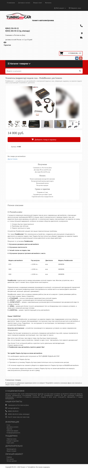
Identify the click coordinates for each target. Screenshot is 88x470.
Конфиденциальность (13, 433)
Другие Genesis (12, 159)
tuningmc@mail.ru (13, 408)
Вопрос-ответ (37, 3)
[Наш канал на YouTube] (80, 58)
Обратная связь (11, 439)
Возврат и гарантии (12, 441)
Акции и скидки (11, 451)
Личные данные (12, 461)
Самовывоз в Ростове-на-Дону (15, 35)
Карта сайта (10, 443)
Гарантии (9, 429)
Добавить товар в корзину (45, 140)
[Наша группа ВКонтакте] (77, 58)
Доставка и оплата (24, 3)
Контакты (48, 3)
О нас (8, 425)
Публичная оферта (12, 431)
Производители (11, 449)
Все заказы (10, 459)
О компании (11, 3)
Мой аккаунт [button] (60, 8)
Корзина (9, 457)
